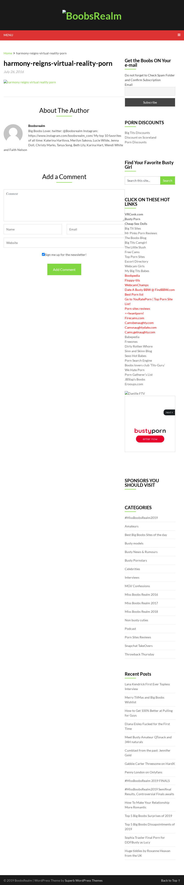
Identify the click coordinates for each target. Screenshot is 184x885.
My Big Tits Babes (137, 271)
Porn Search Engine (138, 360)
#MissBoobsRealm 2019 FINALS (147, 781)
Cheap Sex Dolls (136, 224)
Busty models (134, 543)
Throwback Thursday (139, 654)
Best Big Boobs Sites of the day (146, 535)
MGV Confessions (137, 586)
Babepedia (132, 337)
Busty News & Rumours (141, 552)
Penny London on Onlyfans (143, 772)
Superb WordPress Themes (84, 880)
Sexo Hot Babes (135, 356)
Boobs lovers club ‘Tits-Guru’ (145, 365)
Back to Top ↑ (170, 880)
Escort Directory (136, 261)
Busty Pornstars (136, 560)
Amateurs (131, 526)
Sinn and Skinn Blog (138, 351)
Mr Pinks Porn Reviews (141, 233)
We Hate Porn (135, 370)
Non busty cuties (136, 620)
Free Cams (132, 252)
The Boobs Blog (135, 238)
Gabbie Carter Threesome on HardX (150, 764)
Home (8, 53)
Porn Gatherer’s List (139, 374)
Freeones (131, 341)
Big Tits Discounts (137, 133)
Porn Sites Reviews (138, 637)
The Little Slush (135, 247)
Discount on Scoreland (140, 137)
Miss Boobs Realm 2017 (141, 603)
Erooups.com (134, 384)
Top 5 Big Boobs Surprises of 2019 (148, 816)
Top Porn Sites (135, 257)
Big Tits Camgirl (136, 242)
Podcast (130, 629)
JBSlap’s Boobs (135, 379)
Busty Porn (132, 219)
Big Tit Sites (133, 228)
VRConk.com (134, 214)
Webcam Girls (135, 266)
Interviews (132, 577)
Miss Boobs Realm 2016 (141, 594)
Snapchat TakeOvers (139, 646)
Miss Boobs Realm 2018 (141, 611)
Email (129, 84)
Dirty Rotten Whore (139, 346)
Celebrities (132, 569)
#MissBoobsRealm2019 (141, 518)
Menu (8, 35)
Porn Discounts (136, 142)
